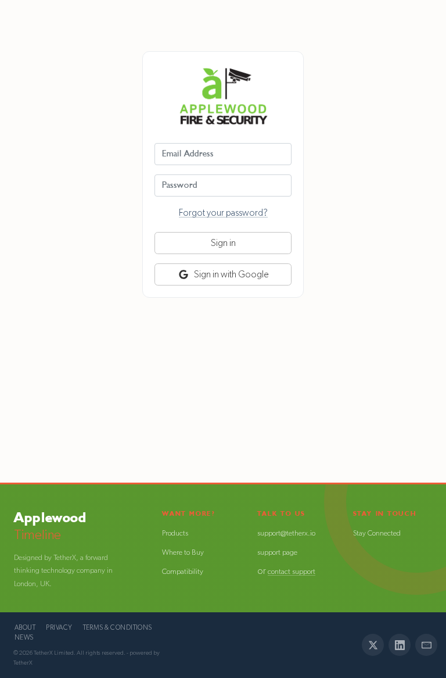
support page (277, 552)
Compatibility (182, 572)
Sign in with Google (230, 274)
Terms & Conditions (117, 628)
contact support (291, 572)
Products (175, 533)
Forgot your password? (223, 212)
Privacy (59, 628)
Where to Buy (183, 552)
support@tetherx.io (286, 533)
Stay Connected (377, 533)
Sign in (223, 243)
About (25, 628)
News (24, 637)
